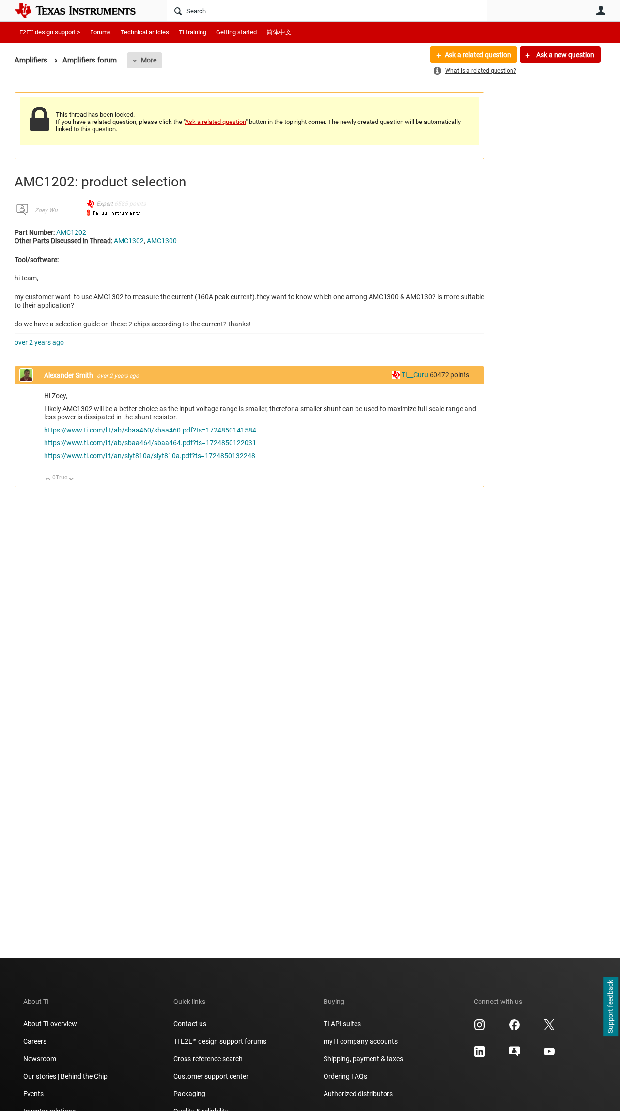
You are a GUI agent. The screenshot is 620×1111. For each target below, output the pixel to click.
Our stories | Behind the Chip (65, 1076)
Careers (34, 1041)
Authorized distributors (358, 1093)
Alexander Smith (69, 375)
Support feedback (610, 1007)
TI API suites (342, 1024)
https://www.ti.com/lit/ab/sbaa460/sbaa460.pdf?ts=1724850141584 (150, 430)
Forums (100, 32)
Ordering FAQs (345, 1076)
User (600, 10)
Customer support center (210, 1076)
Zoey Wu (46, 210)
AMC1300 (162, 241)
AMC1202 (71, 232)
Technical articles (145, 32)
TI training (192, 32)
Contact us (189, 1024)
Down (71, 480)
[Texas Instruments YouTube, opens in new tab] (549, 1055)
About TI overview (50, 1024)
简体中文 (279, 32)
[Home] (82, 10)
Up (48, 480)
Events (33, 1093)
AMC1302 (129, 241)
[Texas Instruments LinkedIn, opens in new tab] (479, 1055)
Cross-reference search (208, 1059)
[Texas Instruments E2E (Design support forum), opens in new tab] (514, 1055)
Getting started (236, 32)
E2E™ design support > (49, 32)
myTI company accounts (361, 1041)
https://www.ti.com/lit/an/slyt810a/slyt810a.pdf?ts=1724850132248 (149, 456)
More (148, 60)
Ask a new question (564, 55)
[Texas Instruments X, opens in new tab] (549, 1028)
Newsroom (39, 1059)
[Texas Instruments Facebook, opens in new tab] (514, 1028)
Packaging (189, 1093)
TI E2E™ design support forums (219, 1041)
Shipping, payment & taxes (363, 1059)
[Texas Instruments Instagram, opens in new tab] (479, 1028)
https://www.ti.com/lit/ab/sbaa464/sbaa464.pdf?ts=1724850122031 (150, 443)
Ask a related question (478, 55)
